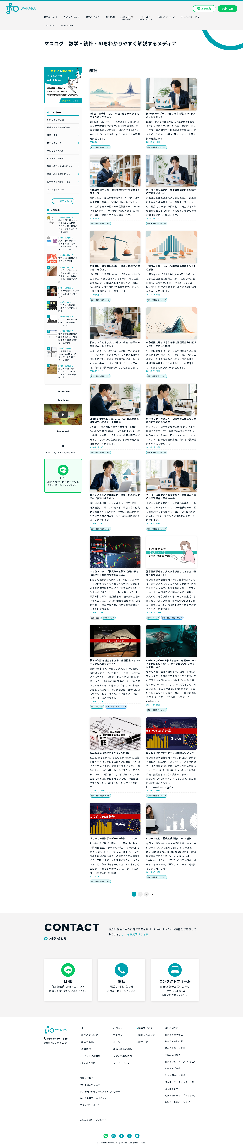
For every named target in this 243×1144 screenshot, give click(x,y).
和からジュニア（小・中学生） (180, 1061)
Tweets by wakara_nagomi (59, 452)
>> (152, 894)
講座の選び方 (171, 1027)
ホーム (84, 1028)
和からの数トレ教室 (175, 1048)
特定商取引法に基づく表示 (93, 1098)
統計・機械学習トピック (100, 147)
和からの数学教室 (174, 1034)
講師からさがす (146, 1035)
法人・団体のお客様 (175, 1075)
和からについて (89, 1035)
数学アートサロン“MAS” (177, 1102)
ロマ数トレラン (173, 1088)
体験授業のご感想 (122, 1049)
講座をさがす (145, 1028)
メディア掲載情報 (122, 1056)
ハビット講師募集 (90, 1056)
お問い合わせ (86, 1077)
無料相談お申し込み (90, 1084)
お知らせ (118, 1028)
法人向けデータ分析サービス (179, 1081)
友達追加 (206, 8)
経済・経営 (95, 618)
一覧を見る (63, 201)
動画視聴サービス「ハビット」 (180, 1095)
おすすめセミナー (55, 189)
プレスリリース (121, 1063)
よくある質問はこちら (135, 934)
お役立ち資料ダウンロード (93, 1119)
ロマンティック (108, 618)
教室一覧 (143, 1042)
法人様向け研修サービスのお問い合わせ (100, 1091)
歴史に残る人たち (55, 150)
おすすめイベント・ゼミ (58, 181)
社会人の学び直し (174, 1068)
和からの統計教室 (174, 1041)
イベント (118, 1042)
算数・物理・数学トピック (172, 618)
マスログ (118, 1035)
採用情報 (86, 1049)
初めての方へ (88, 1042)
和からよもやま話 (55, 119)
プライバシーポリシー (91, 1105)
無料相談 (227, 8)
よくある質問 (88, 1063)
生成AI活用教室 (173, 1054)
